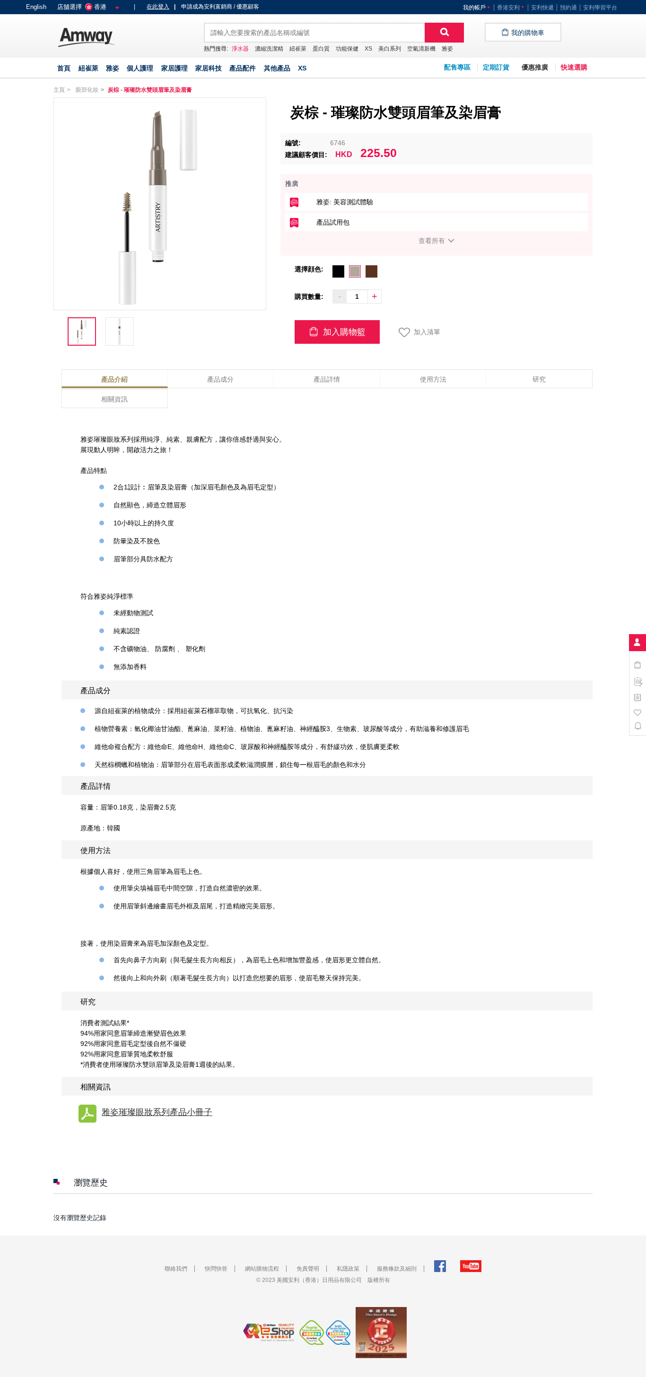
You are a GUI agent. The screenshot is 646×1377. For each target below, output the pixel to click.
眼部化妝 (87, 90)
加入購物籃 (343, 332)
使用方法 (433, 379)
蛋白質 (321, 48)
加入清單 (427, 332)
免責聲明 (308, 1268)
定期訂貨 (496, 67)
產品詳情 (327, 379)
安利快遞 (542, 7)
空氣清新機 (421, 48)
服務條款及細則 (397, 1268)
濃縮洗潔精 (269, 48)
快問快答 (216, 1268)
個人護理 (140, 68)
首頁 (63, 68)
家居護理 (174, 68)
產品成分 (220, 379)
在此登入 (158, 6)
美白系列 (389, 48)
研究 (539, 379)
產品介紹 (114, 379)
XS (368, 48)
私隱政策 (348, 1268)
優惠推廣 (535, 67)
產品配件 (242, 68)
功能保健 (347, 48)
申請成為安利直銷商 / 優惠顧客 (216, 6)
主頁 (59, 90)
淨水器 (240, 48)
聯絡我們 (176, 1268)
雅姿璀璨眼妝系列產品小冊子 (157, 1112)
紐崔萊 (297, 48)
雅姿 (447, 48)
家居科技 (208, 68)
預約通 (568, 7)
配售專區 (457, 67)
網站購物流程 (262, 1268)
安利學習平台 (600, 7)
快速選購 (574, 67)
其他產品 (277, 68)
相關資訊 (114, 399)
